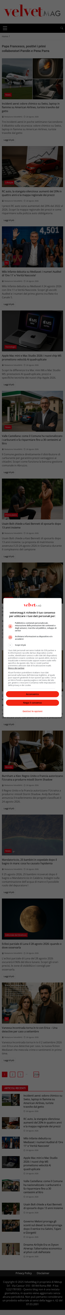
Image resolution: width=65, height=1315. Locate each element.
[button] (32, 645)
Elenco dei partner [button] (16, 668)
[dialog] (32, 657)
